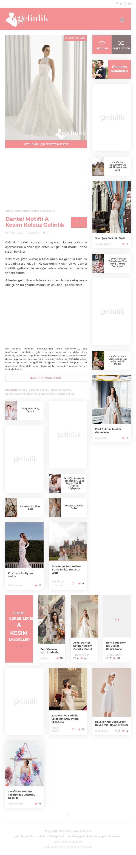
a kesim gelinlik (39, 389)
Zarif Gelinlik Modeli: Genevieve (108, 431)
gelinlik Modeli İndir (47, 377)
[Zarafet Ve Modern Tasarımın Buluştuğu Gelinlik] (24, 774)
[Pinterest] (129, 3)
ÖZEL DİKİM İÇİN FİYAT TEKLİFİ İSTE (46, 144)
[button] (17, 646)
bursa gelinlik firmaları (107, 836)
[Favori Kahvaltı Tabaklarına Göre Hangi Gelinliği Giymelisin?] (98, 263)
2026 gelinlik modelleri (63, 836)
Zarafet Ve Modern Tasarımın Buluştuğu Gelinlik (21, 794)
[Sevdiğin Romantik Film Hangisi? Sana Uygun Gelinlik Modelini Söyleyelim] (55, 483)
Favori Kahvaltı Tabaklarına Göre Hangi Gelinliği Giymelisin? (118, 262)
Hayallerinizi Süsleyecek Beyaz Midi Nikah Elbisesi (111, 723)
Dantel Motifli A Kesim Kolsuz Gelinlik (34, 222)
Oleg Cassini (101, 731)
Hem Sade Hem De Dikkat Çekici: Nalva (116, 646)
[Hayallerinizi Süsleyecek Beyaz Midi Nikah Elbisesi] (111, 701)
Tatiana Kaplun (103, 244)
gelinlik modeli (60, 389)
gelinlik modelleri (36, 836)
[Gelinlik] (68, 19)
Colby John (101, 438)
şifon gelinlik (47, 393)
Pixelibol (73, 847)
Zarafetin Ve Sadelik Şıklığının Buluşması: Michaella (65, 719)
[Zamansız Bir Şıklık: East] (11, 507)
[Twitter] (121, 3)
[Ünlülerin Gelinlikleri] (99, 69)
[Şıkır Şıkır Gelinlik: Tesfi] (111, 214)
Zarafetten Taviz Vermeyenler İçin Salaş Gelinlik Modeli (118, 360)
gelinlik (22, 389)
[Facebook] (117, 3)
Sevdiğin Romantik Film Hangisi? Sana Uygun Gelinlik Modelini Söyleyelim (74, 483)
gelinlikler (85, 836)
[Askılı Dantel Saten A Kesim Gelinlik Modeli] (84, 629)
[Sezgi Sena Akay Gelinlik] (11, 410)
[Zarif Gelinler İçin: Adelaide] (51, 629)
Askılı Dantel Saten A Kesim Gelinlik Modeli (82, 646)
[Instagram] (125, 3)
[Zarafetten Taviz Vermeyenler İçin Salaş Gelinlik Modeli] (98, 360)
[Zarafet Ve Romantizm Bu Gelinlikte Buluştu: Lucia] (68, 556)
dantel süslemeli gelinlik (21, 393)
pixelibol (77, 841)
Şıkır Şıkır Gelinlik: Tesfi (110, 238)
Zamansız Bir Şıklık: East (30, 507)
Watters (45, 658)
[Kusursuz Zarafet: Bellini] (55, 508)
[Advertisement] (46, 181)
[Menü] (120, 20)
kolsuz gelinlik (66, 393)
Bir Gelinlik (32, 233)
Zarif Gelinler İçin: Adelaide (49, 651)
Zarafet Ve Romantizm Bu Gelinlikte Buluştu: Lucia (66, 569)
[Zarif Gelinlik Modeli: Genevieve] (111, 408)
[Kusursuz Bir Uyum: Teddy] (24, 556)
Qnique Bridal (15, 803)
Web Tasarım (62, 841)
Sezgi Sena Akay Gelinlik (30, 409)
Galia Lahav (15, 585)
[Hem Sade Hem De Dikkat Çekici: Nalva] (117, 629)
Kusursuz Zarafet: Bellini (74, 506)
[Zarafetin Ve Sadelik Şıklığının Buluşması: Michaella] (68, 701)
